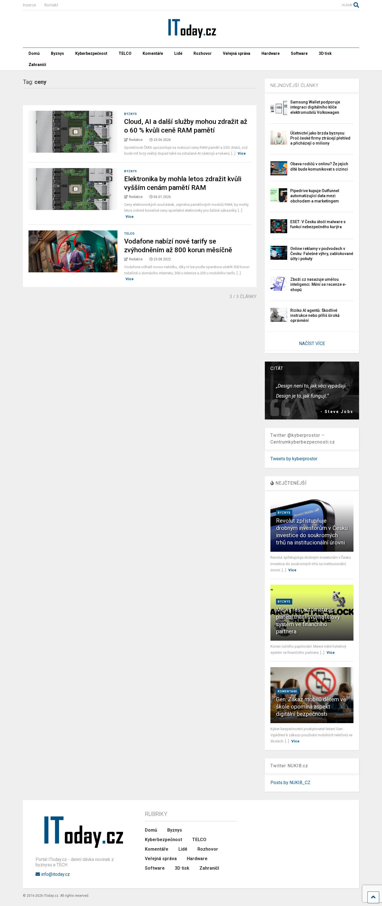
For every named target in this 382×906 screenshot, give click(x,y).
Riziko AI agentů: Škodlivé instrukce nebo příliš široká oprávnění (314, 315)
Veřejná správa (236, 53)
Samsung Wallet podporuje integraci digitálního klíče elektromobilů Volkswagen (315, 107)
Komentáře (153, 53)
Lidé (178, 53)
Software (299, 53)
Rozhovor (203, 53)
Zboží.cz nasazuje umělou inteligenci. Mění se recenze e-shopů (318, 284)
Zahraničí (37, 64)
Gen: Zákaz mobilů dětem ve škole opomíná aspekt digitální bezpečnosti (311, 706)
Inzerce (29, 5)
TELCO (125, 53)
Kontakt (51, 5)
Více (242, 153)
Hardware (270, 53)
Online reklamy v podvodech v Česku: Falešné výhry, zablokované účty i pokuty (321, 253)
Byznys (57, 53)
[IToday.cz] (191, 38)
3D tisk (325, 53)
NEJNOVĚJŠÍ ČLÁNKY (294, 85)
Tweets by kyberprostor (293, 458)
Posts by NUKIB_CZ (290, 782)
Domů (34, 53)
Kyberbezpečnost (91, 53)
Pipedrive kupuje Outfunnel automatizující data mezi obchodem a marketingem (314, 195)
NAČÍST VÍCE (312, 343)
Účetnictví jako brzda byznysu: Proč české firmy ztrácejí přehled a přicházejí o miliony (320, 138)
